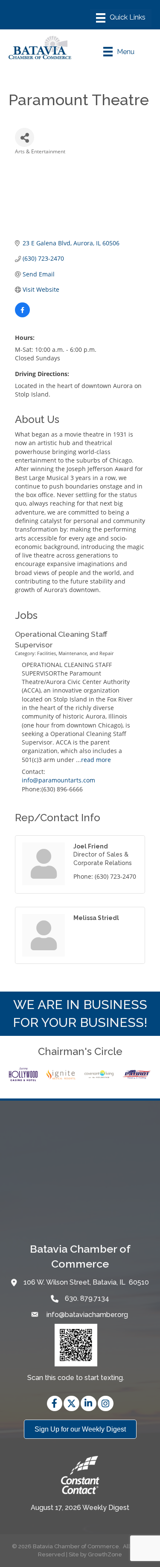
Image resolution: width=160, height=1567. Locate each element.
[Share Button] (24, 137)
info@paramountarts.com (58, 780)
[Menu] (120, 18)
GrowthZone (105, 1554)
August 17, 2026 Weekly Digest (80, 1508)
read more (96, 760)
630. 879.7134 (87, 1298)
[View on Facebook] (22, 315)
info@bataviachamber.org (86, 1315)
